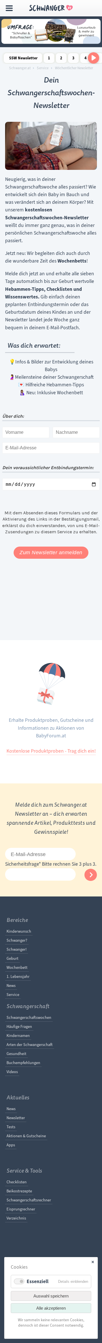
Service (43, 68)
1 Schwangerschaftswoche (49, 59)
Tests (11, 1126)
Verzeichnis (16, 1218)
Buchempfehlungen (23, 1062)
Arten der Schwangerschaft (30, 1044)
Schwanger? (17, 940)
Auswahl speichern (51, 1296)
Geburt (12, 958)
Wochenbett (17, 967)
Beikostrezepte (19, 1190)
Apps (11, 1144)
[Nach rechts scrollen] (93, 58)
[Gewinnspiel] (50, 42)
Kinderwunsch (19, 931)
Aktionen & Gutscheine (26, 1135)
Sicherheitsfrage (23, 864)
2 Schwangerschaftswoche (61, 59)
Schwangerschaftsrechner (29, 1200)
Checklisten (17, 1181)
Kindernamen (18, 1035)
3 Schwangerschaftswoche (73, 59)
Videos (12, 1071)
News (11, 985)
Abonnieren (90, 875)
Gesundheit (16, 1053)
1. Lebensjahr (18, 976)
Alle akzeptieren (51, 1308)
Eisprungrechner (21, 1209)
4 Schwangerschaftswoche (85, 59)
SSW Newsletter (23, 58)
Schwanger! (17, 949)
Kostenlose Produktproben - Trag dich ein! (51, 751)
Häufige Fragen (19, 1026)
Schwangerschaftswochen (29, 1017)
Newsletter (16, 1117)
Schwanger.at (20, 68)
